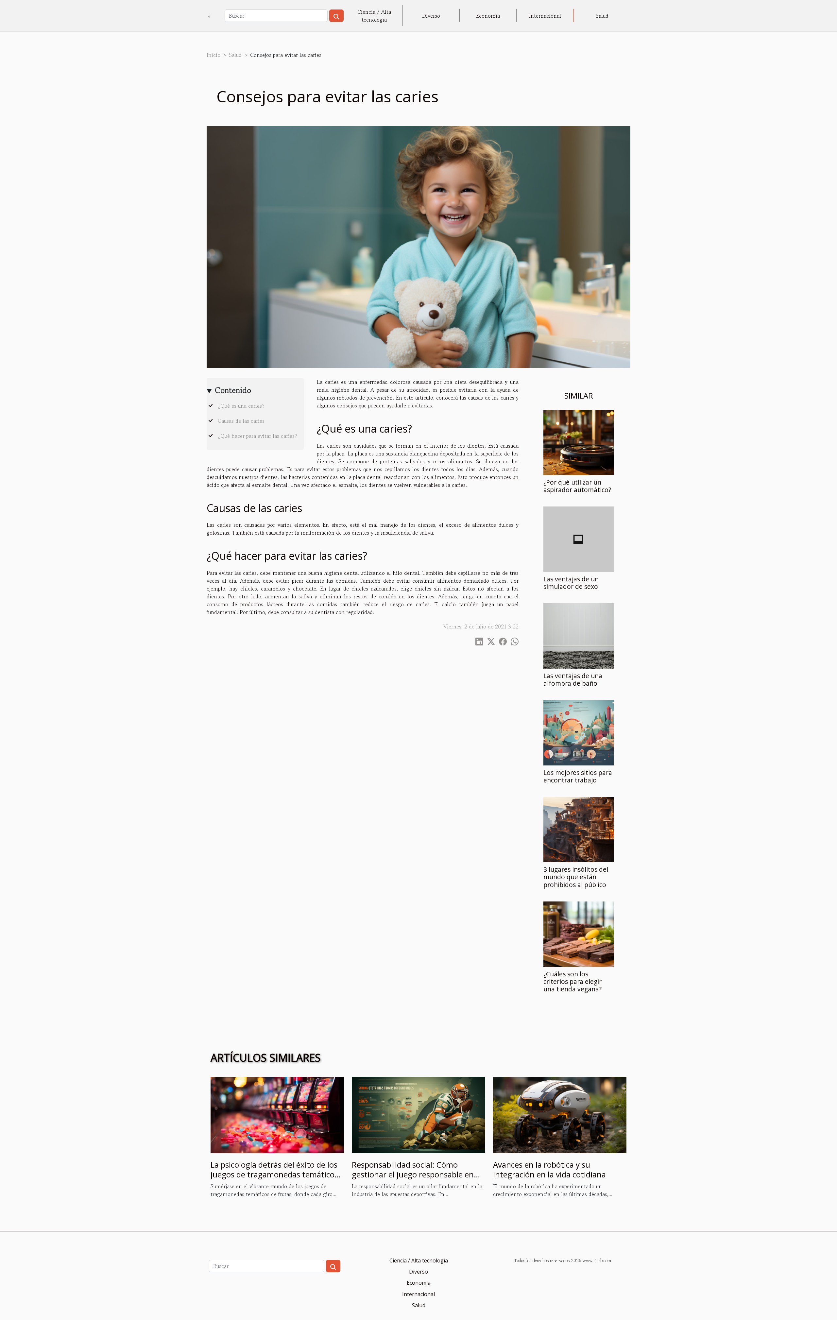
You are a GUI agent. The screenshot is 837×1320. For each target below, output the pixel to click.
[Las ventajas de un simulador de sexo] (578, 538)
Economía (488, 16)
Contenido (233, 390)
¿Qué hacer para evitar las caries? (257, 436)
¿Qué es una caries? (241, 406)
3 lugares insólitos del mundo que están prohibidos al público (575, 877)
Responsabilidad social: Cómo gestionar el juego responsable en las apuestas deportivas (413, 1174)
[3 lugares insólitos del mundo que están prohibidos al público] (578, 829)
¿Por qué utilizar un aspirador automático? (577, 486)
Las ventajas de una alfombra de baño (572, 679)
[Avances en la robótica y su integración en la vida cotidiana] (559, 1114)
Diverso (431, 16)
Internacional (545, 16)
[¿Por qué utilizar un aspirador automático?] (578, 442)
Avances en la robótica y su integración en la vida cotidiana (549, 1169)
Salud (602, 16)
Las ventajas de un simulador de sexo (571, 582)
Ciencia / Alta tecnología (374, 16)
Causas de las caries (241, 421)
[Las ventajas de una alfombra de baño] (578, 635)
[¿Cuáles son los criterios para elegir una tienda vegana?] (578, 933)
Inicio (213, 55)
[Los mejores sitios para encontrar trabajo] (578, 732)
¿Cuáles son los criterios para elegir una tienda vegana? (572, 981)
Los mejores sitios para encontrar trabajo (577, 776)
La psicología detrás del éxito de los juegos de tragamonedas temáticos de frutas (274, 1174)
